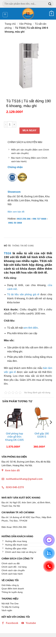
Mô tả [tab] (7, 246)
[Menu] (5, 14)
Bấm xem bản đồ (16, 211)
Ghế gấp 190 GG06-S (42, 435)
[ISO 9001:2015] (12, 179)
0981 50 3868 (15, 223)
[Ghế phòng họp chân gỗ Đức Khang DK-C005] (14, 418)
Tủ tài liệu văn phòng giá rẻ (23, 294)
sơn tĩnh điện (30, 327)
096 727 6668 (39, 219)
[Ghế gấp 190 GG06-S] (42, 418)
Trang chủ (10, 24)
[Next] (50, 428)
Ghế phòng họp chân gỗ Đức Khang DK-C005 (14, 436)
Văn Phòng (25, 24)
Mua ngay (30, 130)
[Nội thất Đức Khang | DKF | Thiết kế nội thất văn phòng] (28, 14)
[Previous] (5, 428)
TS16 (7, 253)
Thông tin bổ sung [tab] (23, 246)
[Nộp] (50, 4)
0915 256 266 (23, 219)
